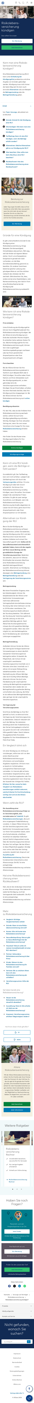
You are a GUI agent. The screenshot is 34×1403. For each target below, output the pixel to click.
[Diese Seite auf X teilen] (14, 1286)
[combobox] (14, 1341)
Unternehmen (17, 1375)
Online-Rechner (17, 1380)
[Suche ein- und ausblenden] (23, 3)
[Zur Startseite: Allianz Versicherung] (2, 3)
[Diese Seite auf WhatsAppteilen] (24, 1286)
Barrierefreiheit (17, 1362)
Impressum (17, 1354)
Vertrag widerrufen (16, 1393)
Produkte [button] (5, 1306)
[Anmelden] (27, 3)
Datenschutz (17, 1358)
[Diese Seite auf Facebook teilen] (9, 1286)
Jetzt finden (17, 1231)
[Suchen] (29, 1341)
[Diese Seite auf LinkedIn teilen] (19, 1286)
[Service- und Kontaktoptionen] (29, 1398)
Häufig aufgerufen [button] (8, 1311)
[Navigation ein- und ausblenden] (31, 3)
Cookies (17, 1367)
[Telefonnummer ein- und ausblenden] (19, 3)
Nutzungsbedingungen (17, 1371)
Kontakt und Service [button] (8, 1316)
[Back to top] (29, 1389)
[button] (12, 1189)
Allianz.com (17, 1384)
